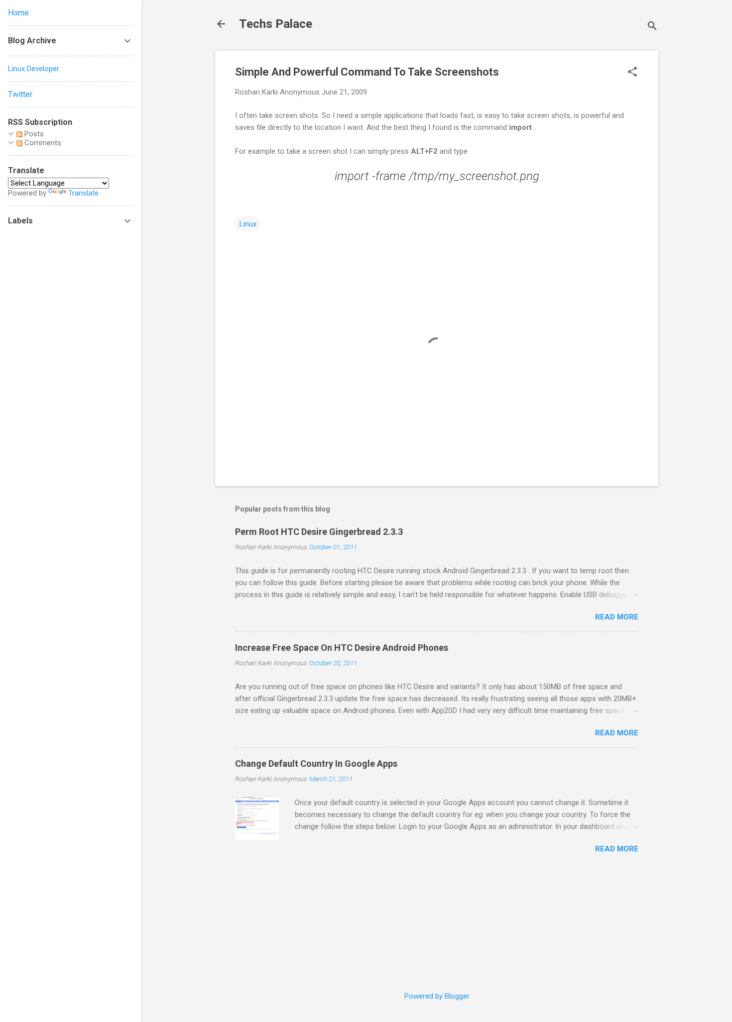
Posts (33, 133)
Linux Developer (33, 68)
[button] (632, 73)
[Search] (652, 27)
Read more (616, 617)
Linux (248, 223)
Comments (41, 142)
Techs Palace (275, 24)
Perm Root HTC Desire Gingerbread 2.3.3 (319, 531)
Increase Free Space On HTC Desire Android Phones (341, 647)
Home (18, 12)
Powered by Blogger (437, 996)
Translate (83, 193)
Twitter (20, 94)
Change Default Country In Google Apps (316, 763)
